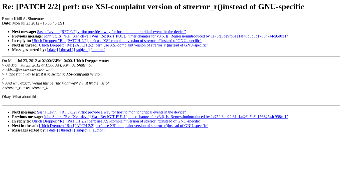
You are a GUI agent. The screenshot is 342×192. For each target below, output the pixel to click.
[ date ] (52, 50)
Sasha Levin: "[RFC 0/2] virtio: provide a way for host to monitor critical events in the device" (111, 32)
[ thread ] (66, 50)
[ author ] (98, 50)
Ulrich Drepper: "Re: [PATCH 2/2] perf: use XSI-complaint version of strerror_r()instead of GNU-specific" (117, 40)
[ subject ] (82, 50)
